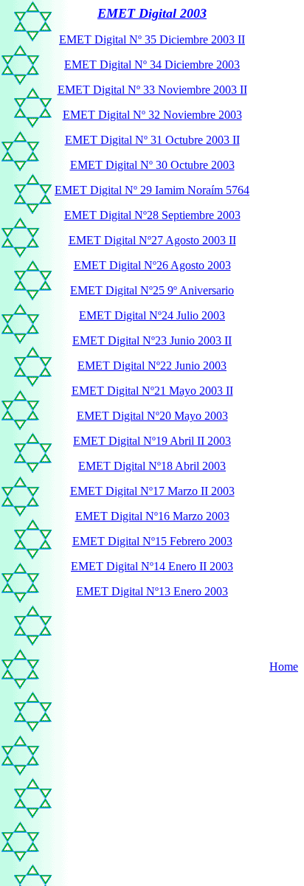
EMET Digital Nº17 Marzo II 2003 (152, 491)
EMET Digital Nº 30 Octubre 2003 (152, 165)
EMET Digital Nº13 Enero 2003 (152, 591)
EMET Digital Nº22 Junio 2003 (152, 365)
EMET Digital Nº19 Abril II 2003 (152, 441)
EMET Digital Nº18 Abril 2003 (152, 466)
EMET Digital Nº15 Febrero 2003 (152, 541)
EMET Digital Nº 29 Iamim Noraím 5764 (152, 190)
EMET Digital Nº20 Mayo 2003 (152, 415)
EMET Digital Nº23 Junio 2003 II (152, 340)
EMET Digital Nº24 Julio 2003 (152, 315)
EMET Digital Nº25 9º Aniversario (152, 290)
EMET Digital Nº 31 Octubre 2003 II (152, 140)
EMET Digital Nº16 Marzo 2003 (152, 516)
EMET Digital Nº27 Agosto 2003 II (152, 240)
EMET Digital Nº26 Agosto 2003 (152, 265)
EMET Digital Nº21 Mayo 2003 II (152, 390)
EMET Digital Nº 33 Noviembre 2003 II (152, 89)
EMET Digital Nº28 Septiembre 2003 (152, 215)
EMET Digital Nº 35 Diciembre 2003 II (152, 39)
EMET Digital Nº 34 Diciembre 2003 (152, 64)
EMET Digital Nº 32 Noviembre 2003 (152, 114)
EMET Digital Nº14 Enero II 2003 (152, 566)
